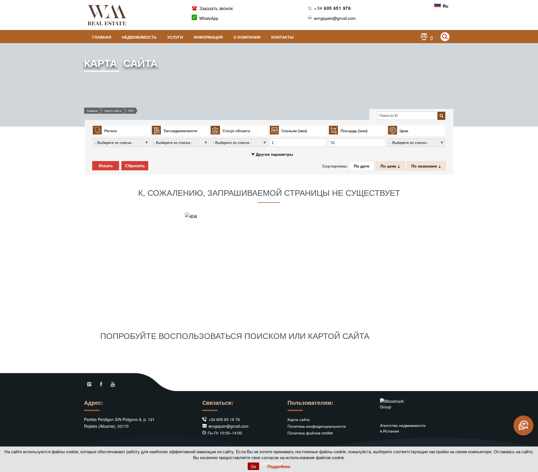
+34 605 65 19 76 (224, 419)
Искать (106, 165)
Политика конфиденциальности (316, 426)
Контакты (282, 37)
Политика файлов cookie (310, 433)
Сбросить (135, 165)
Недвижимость (139, 37)
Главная (101, 37)
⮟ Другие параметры (272, 154)
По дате (361, 166)
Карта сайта (113, 111)
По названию (424, 166)
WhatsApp (208, 18)
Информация (208, 37)
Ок (253, 466)
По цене (389, 166)
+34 (332, 8)
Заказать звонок (215, 8)
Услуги (175, 37)
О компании (247, 37)
